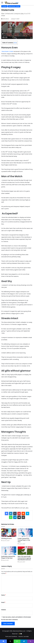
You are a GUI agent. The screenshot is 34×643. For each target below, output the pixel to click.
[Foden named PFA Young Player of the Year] (25, 532)
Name (3, 595)
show (15, 42)
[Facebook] (6, 513)
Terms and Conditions (11, 636)
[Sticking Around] (8, 532)
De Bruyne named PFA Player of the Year (8, 557)
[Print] (23, 517)
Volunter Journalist (23, 636)
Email (3, 602)
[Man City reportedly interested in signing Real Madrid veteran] (25, 550)
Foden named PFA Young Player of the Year (24, 540)
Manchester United (14, 6)
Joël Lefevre (6, 18)
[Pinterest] (19, 513)
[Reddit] (23, 513)
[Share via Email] (19, 517)
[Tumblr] (15, 513)
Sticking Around (6, 538)
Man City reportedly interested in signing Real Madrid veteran (24, 558)
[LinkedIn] (10, 513)
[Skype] (27, 513)
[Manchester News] (11, 2)
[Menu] (2, 3)
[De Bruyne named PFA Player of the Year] (8, 550)
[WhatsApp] (10, 517)
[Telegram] (15, 517)
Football (4, 6)
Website (3, 609)
